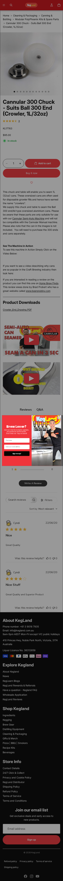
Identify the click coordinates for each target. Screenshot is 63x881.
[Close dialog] (58, 417)
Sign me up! (16, 453)
